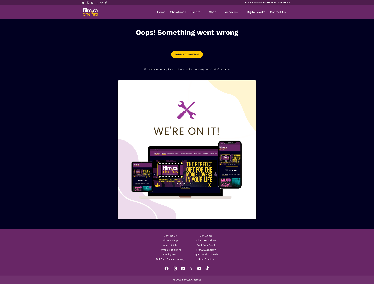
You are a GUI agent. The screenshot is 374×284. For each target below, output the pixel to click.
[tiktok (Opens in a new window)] (106, 2)
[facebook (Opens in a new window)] (83, 2)
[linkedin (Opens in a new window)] (92, 2)
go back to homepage (187, 54)
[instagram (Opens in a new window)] (87, 2)
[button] (187, 149)
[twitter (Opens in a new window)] (97, 2)
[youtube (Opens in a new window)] (101, 2)
